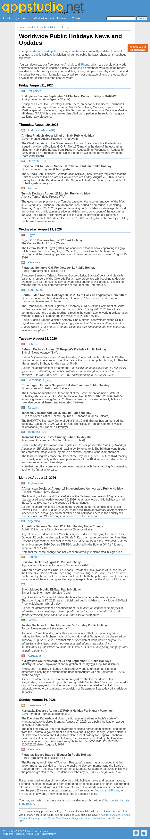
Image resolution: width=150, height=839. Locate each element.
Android (69, 64)
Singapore (77, 818)
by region (28, 803)
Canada (23, 818)
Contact (76, 18)
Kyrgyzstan (35, 655)
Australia (106, 815)
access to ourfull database (137, 48)
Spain (88, 818)
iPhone (84, 64)
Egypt (31, 235)
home (22, 27)
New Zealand (63, 818)
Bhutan (126, 815)
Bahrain (33, 344)
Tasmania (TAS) (38, 431)
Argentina (34, 521)
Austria (116, 815)
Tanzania (33, 407)
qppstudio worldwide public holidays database (53, 51)
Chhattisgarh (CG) (39, 380)
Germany (34, 818)
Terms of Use (32, 834)
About (6, 18)
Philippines (34, 91)
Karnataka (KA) (37, 705)
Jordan (32, 620)
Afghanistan (35, 483)
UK (113, 818)
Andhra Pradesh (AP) (41, 130)
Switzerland (99, 818)
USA (21, 821)
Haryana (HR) (37, 160)
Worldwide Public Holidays (50, 18)
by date (124, 800)
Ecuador (33, 556)
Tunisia (32, 188)
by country (111, 800)
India (43, 818)
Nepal (51, 818)
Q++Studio (22, 18)
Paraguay (34, 262)
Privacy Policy (48, 834)
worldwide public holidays (42, 27)
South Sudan (36, 289)
